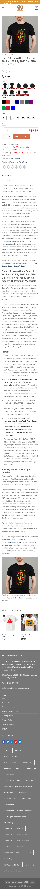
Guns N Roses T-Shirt (20, 162)
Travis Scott (29, 865)
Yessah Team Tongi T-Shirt (9, 636)
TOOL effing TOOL (11, 865)
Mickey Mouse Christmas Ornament (18, 810)
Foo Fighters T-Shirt (11, 768)
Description (7, 176)
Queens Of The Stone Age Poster (16, 835)
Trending (17, 158)
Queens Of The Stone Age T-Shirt (16, 841)
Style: (4, 81)
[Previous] (1, 630)
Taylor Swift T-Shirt (11, 853)
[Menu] (3, 8)
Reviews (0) (6, 180)
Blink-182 (18, 750)
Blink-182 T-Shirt (10, 762)
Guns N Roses (9, 162)
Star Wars (7, 847)
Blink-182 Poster (10, 756)
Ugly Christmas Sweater (13, 871)
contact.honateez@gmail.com (13, 542)
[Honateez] (20, 8)
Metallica (22, 792)
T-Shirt (11, 55)
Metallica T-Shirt (28, 798)
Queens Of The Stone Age (13, 829)
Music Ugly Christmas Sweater (15, 817)
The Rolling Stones (11, 859)
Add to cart (21, 136)
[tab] (20, 176)
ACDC (6, 750)
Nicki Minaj (8, 822)
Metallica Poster (10, 798)
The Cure (27, 853)
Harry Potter (31, 780)
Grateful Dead (30, 768)
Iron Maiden (8, 792)
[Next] (38, 630)
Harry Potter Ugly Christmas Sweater (18, 786)
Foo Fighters (27, 762)
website (9, 244)
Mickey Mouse (9, 805)
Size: (4, 113)
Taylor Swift (21, 847)
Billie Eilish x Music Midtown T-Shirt (27, 636)
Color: (5, 98)
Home (4, 55)
